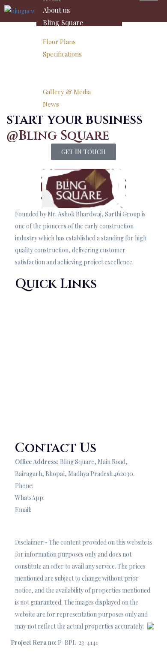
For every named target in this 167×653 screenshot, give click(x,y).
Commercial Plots (39, 402)
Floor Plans (59, 41)
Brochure (28, 390)
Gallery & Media (67, 91)
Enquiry (25, 522)
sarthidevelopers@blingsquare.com (80, 510)
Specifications (62, 54)
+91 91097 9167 (66, 498)
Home (23, 298)
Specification (32, 322)
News (51, 104)
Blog (21, 378)
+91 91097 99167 (56, 486)
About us (56, 10)
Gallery (54, 72)
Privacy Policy (34, 414)
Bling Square (63, 22)
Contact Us (30, 357)
